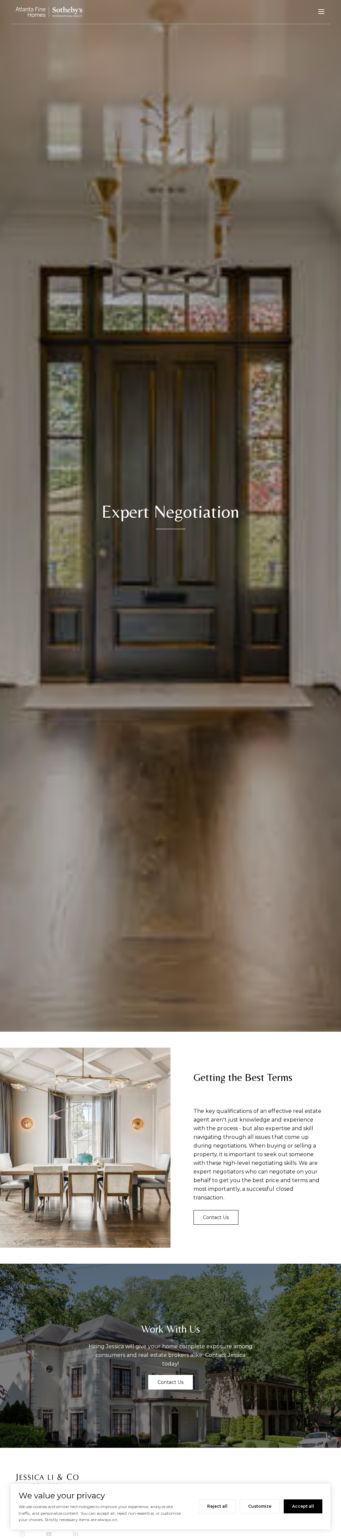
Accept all (303, 1506)
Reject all (217, 1506)
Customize (259, 1506)
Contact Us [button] (216, 1217)
